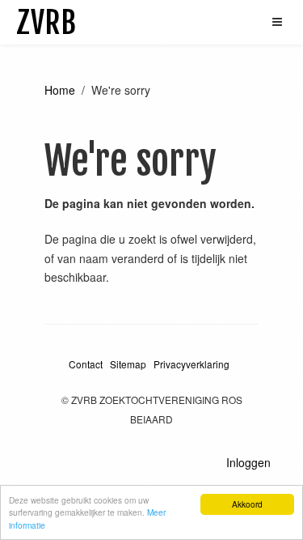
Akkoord (247, 504)
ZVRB (46, 22)
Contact (86, 364)
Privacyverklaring (191, 364)
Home (59, 90)
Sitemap (128, 364)
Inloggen (248, 462)
